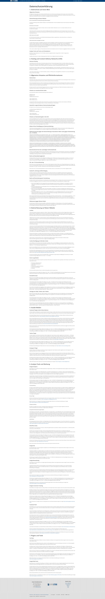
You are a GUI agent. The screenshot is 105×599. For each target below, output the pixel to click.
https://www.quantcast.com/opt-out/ (42, 441)
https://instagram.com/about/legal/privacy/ (62, 361)
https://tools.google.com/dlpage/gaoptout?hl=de (49, 399)
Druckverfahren (68, 584)
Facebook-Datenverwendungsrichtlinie (51, 517)
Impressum (31, 594)
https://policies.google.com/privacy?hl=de (36, 575)
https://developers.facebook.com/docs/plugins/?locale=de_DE (49, 316)
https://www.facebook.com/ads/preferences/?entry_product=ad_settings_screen (42, 529)
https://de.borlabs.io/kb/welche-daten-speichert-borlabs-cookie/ (45, 252)
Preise (68, 586)
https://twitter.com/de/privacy (59, 339)
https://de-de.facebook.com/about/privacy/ (68, 526)
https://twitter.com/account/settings (62, 345)
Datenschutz (38, 594)
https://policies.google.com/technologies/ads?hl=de (38, 483)
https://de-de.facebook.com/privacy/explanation (50, 323)
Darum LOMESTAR (68, 583)
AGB (34, 594)
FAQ (68, 587)
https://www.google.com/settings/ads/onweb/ (37, 476)
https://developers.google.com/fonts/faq (55, 574)
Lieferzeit (68, 585)
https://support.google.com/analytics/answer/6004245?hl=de (39, 402)
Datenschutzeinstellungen (44, 594)
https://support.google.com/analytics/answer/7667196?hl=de (39, 423)
